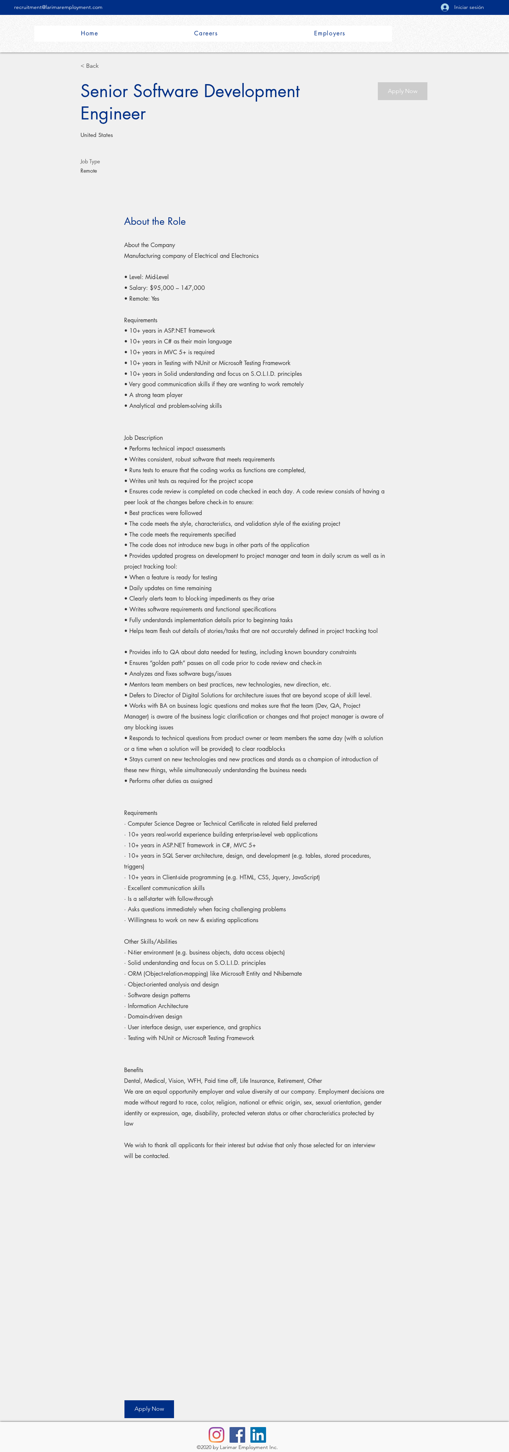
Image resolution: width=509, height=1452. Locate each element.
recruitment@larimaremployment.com (58, 7)
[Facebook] (237, 1435)
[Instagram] (216, 1435)
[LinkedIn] (258, 1435)
